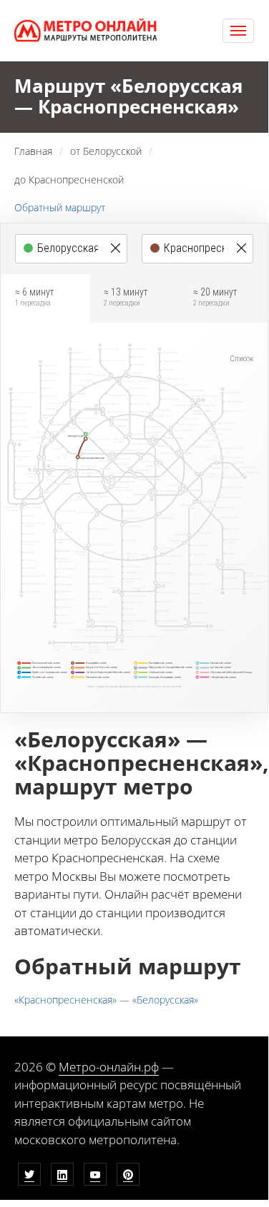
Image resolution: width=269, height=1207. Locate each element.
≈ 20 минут (215, 297)
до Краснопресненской (69, 179)
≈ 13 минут (125, 297)
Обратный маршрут (59, 207)
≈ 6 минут (34, 297)
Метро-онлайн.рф (109, 1067)
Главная (33, 151)
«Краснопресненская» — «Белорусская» (106, 999)
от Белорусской (106, 151)
